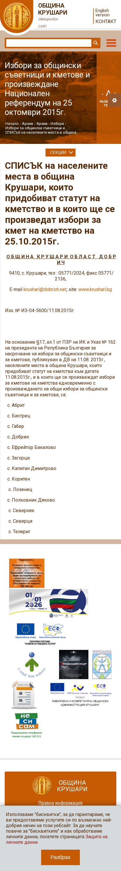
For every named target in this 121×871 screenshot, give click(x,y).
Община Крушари (52, 15)
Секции (58, 152)
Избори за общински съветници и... (36, 128)
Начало (12, 123)
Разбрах (60, 857)
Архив (27, 123)
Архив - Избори (50, 123)
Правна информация (60, 803)
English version (102, 12)
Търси (95, 43)
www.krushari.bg (95, 289)
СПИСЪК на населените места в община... (42, 132)
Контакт (105, 21)
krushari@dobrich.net (44, 289)
